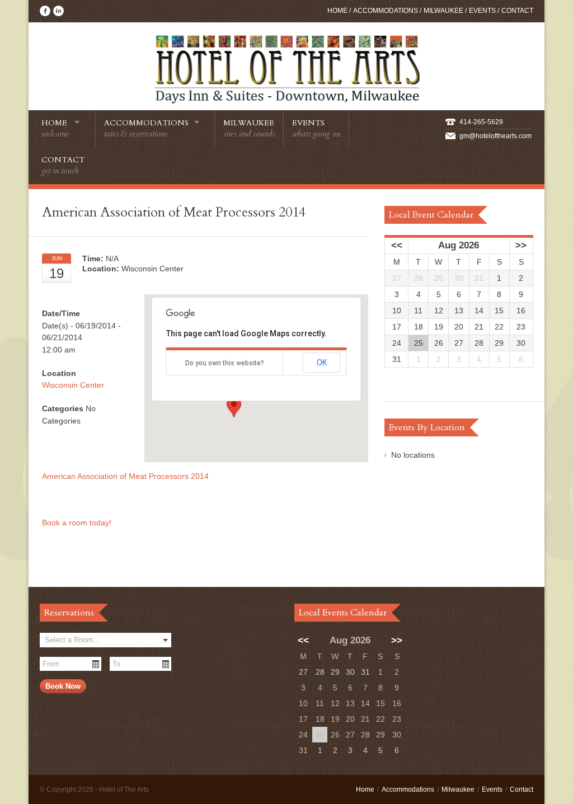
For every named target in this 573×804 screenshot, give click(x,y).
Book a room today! (78, 522)
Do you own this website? (224, 363)
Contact (517, 11)
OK (322, 362)
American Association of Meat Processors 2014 (125, 476)
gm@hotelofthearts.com (495, 136)
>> (521, 245)
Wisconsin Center (73, 384)
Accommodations (385, 11)
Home (337, 11)
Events (482, 11)
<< (396, 245)
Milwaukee (443, 11)
